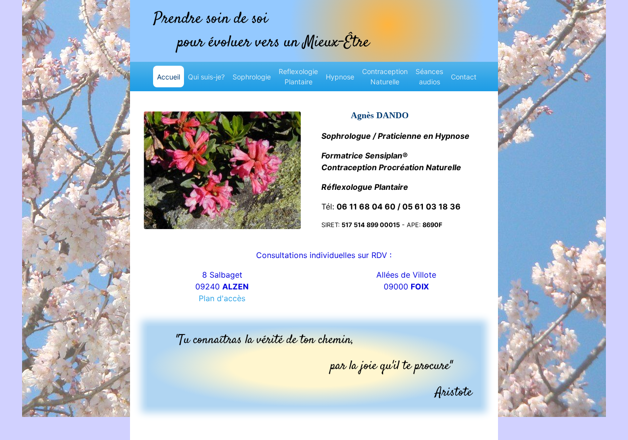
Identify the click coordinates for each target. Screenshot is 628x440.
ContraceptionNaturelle (385, 76)
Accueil (170, 77)
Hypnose (340, 77)
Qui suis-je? (206, 77)
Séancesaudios (429, 76)
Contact (463, 77)
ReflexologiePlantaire (298, 76)
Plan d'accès (222, 298)
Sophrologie (252, 77)
